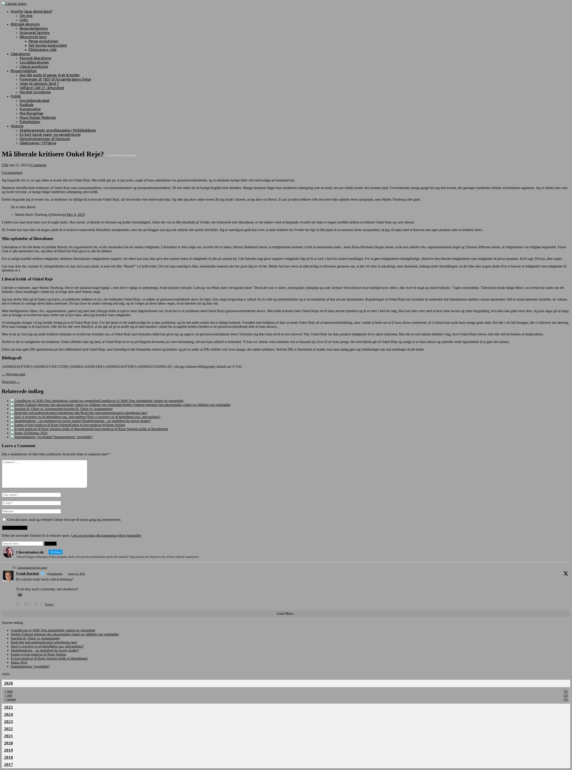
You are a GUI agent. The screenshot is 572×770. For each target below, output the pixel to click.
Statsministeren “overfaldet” (73, 437)
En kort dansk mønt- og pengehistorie (50, 135)
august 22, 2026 (76, 573)
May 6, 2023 (76, 215)
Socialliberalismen (34, 62)
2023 (8, 721)
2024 (8, 714)
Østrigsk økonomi (25, 24)
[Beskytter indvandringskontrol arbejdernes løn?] (46, 413)
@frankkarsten (55, 573)
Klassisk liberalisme (35, 58)
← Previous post (13, 374)
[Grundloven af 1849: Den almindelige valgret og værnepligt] (55, 401)
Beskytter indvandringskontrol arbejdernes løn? (114, 413)
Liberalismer (20, 54)
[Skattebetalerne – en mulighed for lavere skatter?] (47, 421)
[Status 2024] (21, 433)
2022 (8, 728)
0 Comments (37, 165)
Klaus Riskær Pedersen (38, 118)
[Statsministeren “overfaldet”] (32, 437)
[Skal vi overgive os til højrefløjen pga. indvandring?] (49, 417)
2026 (8, 683)
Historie (17, 126)
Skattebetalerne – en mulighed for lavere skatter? (117, 421)
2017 (8, 764)
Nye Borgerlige (31, 113)
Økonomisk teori (33, 37)
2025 (8, 707)
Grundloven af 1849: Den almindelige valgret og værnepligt (141, 401)
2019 (8, 750)
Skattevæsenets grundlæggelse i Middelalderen (58, 130)
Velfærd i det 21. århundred (42, 88)
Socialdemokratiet (34, 101)
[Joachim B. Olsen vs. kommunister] (37, 409)
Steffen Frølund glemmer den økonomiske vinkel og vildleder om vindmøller (176, 405)
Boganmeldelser (24, 71)
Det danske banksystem (48, 45)
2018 (8, 757)
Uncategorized (12, 173)
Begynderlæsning (34, 28)
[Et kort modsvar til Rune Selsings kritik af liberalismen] (51, 429)
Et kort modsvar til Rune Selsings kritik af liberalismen (129, 429)
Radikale (27, 105)
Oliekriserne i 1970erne (38, 143)
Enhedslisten (30, 122)
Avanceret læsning (35, 33)
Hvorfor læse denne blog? (31, 11)
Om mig (26, 16)
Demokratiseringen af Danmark (45, 139)
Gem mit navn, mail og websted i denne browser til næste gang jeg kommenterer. (64, 520)
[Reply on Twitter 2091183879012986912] (19, 604)
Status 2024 (39, 433)
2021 (8, 736)
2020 (8, 743)
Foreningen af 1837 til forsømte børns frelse (55, 79)
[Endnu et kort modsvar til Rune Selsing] (40, 425)
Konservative (30, 109)
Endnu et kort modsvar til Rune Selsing (97, 425)
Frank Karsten (27, 573)
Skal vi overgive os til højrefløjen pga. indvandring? (123, 417)
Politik (16, 96)
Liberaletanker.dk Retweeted (32, 567)
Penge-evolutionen (43, 41)
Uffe (5, 165)
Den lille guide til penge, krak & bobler (50, 75)
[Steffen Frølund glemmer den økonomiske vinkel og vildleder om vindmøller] (66, 405)
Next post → (11, 382)
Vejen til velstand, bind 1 (39, 84)
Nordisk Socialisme (35, 92)
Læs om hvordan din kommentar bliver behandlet (106, 535)
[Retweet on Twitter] (13, 567)
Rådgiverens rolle (43, 50)
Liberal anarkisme (34, 67)
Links (24, 20)
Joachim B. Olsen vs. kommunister (88, 409)
